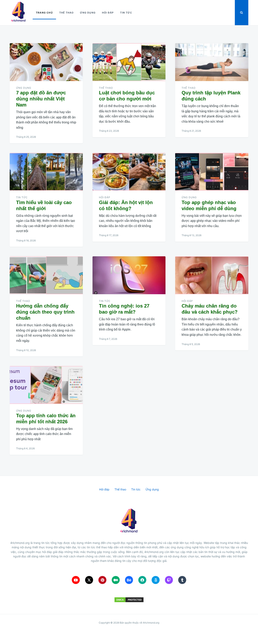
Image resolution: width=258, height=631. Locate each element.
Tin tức (126, 12)
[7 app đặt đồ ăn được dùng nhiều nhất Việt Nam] (46, 62)
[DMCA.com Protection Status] (129, 600)
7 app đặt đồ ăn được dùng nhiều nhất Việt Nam (41, 98)
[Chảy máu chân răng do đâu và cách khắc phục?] (211, 275)
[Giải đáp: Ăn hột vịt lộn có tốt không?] (129, 172)
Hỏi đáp (108, 12)
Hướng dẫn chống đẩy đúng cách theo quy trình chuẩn (45, 312)
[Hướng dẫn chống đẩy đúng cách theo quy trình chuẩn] (46, 275)
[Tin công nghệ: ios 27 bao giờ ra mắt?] (129, 275)
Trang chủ (44, 12)
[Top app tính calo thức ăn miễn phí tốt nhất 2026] (46, 385)
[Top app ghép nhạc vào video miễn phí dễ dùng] (211, 172)
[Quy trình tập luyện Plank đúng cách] (211, 62)
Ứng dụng (88, 12)
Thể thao (66, 12)
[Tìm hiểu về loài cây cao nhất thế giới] (46, 172)
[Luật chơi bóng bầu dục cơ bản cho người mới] (129, 62)
